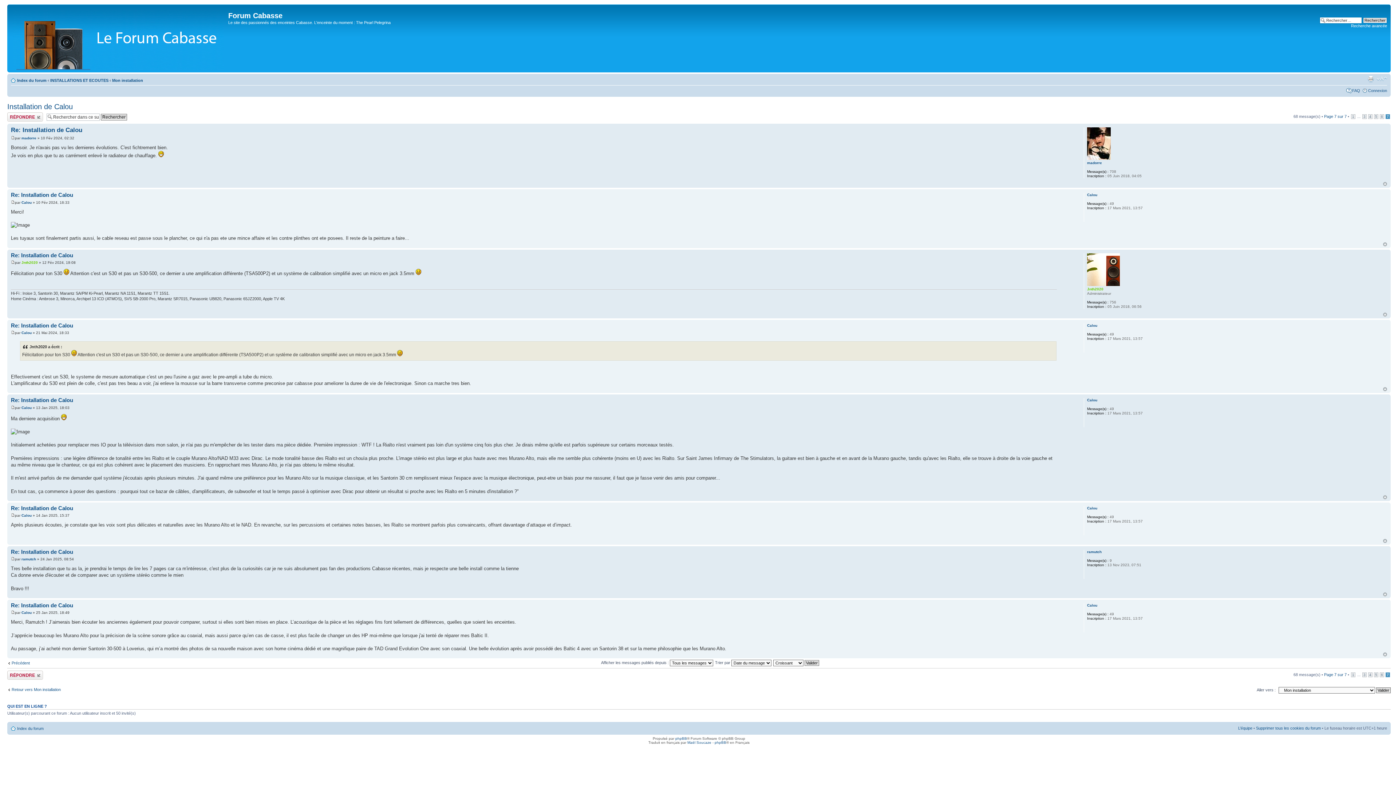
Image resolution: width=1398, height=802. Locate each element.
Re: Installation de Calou (46, 130)
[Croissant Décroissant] (796, 662)
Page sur (1335, 116)
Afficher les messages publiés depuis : (635, 662)
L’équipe (1245, 728)
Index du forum (32, 80)
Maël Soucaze (699, 743)
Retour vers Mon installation (36, 689)
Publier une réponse (25, 114)
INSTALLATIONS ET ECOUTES (79, 80)
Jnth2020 (29, 263)
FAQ (1356, 90)
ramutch (28, 559)
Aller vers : (1266, 690)
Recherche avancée (1369, 26)
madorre (28, 138)
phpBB (681, 739)
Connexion (1377, 90)
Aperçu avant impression (1371, 79)
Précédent (21, 663)
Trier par (723, 662)
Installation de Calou (40, 107)
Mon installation (127, 80)
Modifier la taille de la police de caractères (1382, 79)
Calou (26, 202)
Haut (1385, 184)
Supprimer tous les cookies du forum (1288, 728)
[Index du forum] (118, 38)
